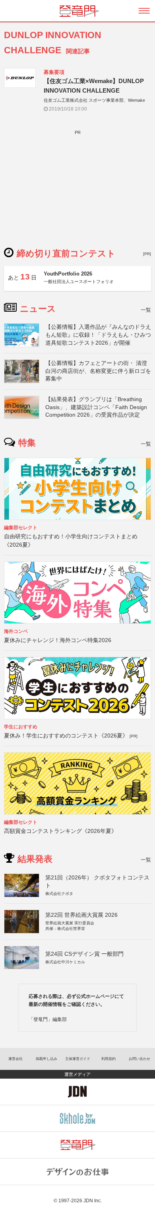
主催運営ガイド (77, 1059)
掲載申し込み (46, 1059)
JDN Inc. (92, 1200)
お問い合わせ (139, 1059)
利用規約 (108, 1059)
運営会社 (15, 1059)
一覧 (146, 310)
